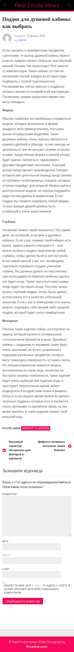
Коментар (10, 494)
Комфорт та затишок (35, 428)
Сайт (6, 569)
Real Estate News (37, 5)
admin (22, 40)
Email (7, 555)
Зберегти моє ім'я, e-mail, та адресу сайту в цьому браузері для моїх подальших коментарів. (37, 589)
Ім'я (5, 541)
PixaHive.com (36, 647)
